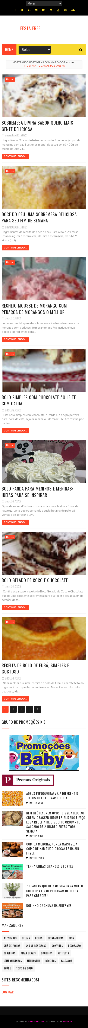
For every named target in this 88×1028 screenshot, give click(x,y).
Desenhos (9, 953)
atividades (10, 938)
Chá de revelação (36, 945)
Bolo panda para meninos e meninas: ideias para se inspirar (37, 491)
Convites (57, 945)
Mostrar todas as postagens (44, 65)
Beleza (26, 938)
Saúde (7, 968)
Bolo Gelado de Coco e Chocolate (35, 580)
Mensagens (33, 960)
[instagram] (36, 10)
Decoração (74, 945)
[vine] (51, 10)
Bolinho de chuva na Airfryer (49, 905)
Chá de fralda (12, 945)
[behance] (44, 10)
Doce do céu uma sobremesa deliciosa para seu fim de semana (39, 217)
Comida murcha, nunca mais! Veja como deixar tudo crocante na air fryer (52, 848)
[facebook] (15, 10)
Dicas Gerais (28, 953)
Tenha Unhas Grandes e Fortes (50, 866)
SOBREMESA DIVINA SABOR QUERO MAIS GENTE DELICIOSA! (37, 125)
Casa (71, 938)
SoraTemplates (36, 1021)
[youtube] (58, 10)
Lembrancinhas (13, 960)
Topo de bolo (24, 968)
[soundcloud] (73, 10)
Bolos (10, 79)
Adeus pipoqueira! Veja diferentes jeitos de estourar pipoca (52, 795)
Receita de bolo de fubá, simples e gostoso (35, 668)
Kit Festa (63, 953)
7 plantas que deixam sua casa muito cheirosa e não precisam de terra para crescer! (54, 890)
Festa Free (30, 28)
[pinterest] (65, 10)
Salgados (66, 960)
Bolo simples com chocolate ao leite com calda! (39, 400)
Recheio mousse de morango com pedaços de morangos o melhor (34, 308)
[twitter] (22, 10)
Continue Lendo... (15, 156)
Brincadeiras (55, 938)
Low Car (8, 992)
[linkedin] (29, 10)
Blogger (67, 1021)
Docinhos (47, 953)
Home (9, 49)
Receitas (50, 960)
